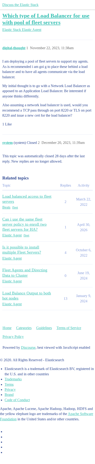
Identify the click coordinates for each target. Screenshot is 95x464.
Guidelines (44, 328)
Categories (24, 328)
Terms (9, 384)
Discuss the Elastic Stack (20, 5)
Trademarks (13, 379)
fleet (15, 207)
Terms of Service (68, 328)
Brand (9, 395)
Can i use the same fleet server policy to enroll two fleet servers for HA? (24, 224)
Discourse (28, 347)
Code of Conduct (17, 400)
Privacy (10, 389)
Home (7, 328)
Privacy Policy (13, 337)
